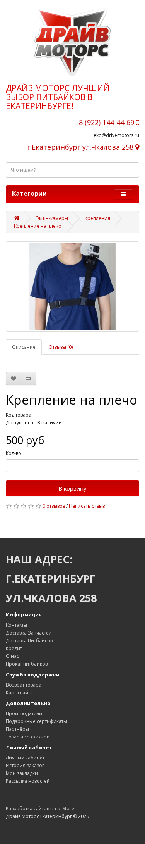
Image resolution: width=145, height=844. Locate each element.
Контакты (16, 625)
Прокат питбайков (27, 664)
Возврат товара (23, 684)
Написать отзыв (87, 506)
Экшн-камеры (52, 218)
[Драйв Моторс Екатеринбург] (72, 42)
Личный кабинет (25, 757)
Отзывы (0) (61, 347)
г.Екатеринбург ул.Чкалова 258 (81, 147)
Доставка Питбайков (29, 640)
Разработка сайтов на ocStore (40, 808)
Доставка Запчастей (29, 633)
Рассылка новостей (28, 781)
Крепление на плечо (37, 226)
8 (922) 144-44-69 (107, 122)
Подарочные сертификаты (36, 721)
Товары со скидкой (28, 736)
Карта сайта (19, 692)
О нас (12, 656)
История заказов (25, 765)
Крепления (97, 218)
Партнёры (17, 729)
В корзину (72, 488)
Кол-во (13, 453)
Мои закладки (22, 773)
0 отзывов (54, 506)
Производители (24, 713)
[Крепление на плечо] (72, 286)
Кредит (14, 648)
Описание (24, 347)
